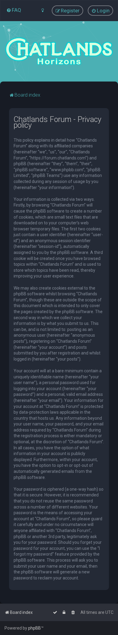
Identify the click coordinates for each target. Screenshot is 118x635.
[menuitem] (14, 9)
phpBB (34, 628)
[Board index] (59, 51)
